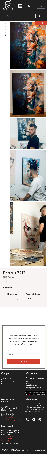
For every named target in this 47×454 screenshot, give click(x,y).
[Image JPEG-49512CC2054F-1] (28, 45)
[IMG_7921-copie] (28, 93)
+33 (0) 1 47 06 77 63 (10, 436)
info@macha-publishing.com (6, 439)
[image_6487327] (28, 133)
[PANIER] (41, 6)
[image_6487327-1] (28, 175)
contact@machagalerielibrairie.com (14, 419)
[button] (20, 6)
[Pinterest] (40, 419)
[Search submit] (39, 16)
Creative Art (27, 451)
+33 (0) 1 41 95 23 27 (9, 417)
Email (9, 351)
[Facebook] (34, 419)
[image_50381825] (28, 234)
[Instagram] (28, 419)
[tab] (12, 294)
